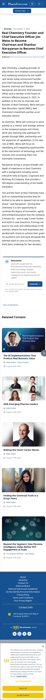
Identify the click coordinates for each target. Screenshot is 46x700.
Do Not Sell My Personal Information (23, 591)
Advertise (23, 580)
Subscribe (34, 284)
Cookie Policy (21, 676)
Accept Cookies (23, 695)
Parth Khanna (23, 362)
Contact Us (23, 583)
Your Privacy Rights (23, 600)
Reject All (23, 688)
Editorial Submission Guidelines (23, 589)
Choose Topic (20, 11)
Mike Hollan (11, 408)
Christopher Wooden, (15, 554)
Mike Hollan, (11, 362)
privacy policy (13, 291)
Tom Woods (29, 554)
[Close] (43, 646)
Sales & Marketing (10, 305)
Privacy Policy (23, 594)
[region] (23, 671)
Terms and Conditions (23, 597)
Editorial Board (23, 586)
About (23, 577)
